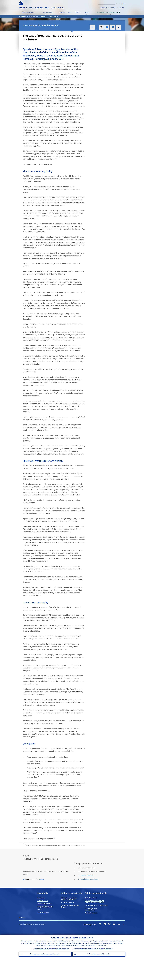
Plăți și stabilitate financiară (48, 14)
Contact (39, 909)
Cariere (121, 7)
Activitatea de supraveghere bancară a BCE (109, 14)
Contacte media (31, 879)
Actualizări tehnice (67, 902)
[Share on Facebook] (107, 27)
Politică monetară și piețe (28, 14)
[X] (100, 924)
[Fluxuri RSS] (123, 924)
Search (116, 3)
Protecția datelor (90, 898)
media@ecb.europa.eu (89, 879)
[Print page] (92, 27)
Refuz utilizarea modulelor (99, 954)
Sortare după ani (53, 16)
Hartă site (22, 917)
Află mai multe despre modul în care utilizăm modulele (93, 948)
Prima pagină (22, 16)
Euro (69, 12)
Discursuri (43, 16)
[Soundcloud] (119, 924)
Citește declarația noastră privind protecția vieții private (51, 948)
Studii (76, 12)
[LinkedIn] (105, 924)
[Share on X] (101, 27)
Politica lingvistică (91, 913)
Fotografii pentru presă (45, 906)
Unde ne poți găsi (43, 912)
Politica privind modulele (96, 905)
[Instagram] (109, 924)
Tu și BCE (113, 7)
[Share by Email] (118, 27)
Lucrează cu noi (42, 901)
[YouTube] (114, 924)
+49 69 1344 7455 (87, 875)
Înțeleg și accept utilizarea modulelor (45, 954)
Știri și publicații (86, 14)
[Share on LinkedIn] (112, 27)
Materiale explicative (44, 904)
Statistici (62, 12)
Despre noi (103, 7)
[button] (119, 3)
